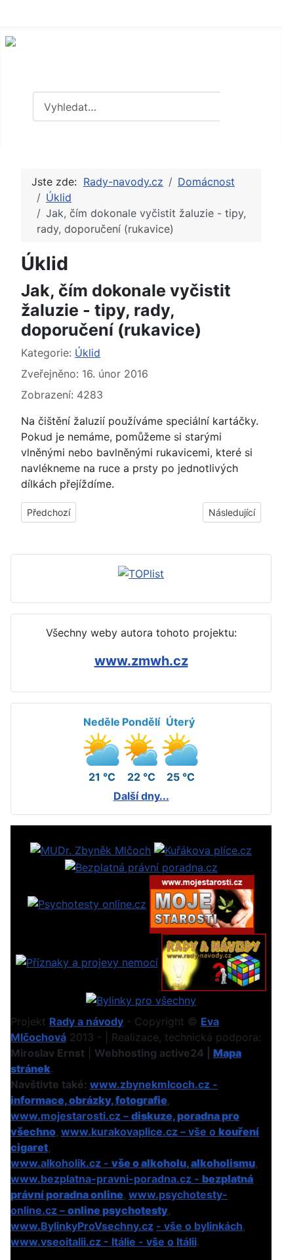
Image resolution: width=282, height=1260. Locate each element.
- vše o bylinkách (199, 1225)
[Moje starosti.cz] (202, 903)
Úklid (87, 352)
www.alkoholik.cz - (132, 1163)
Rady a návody (86, 1021)
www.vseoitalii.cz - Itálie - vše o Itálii (103, 1241)
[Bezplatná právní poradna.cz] (141, 866)
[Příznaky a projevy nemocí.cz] (87, 961)
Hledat (249, 106)
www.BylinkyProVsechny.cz (81, 1225)
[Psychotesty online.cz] (87, 903)
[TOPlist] (141, 573)
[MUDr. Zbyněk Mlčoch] (90, 849)
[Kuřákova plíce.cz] (203, 849)
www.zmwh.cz (141, 661)
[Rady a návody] (213, 961)
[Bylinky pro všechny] (141, 999)
